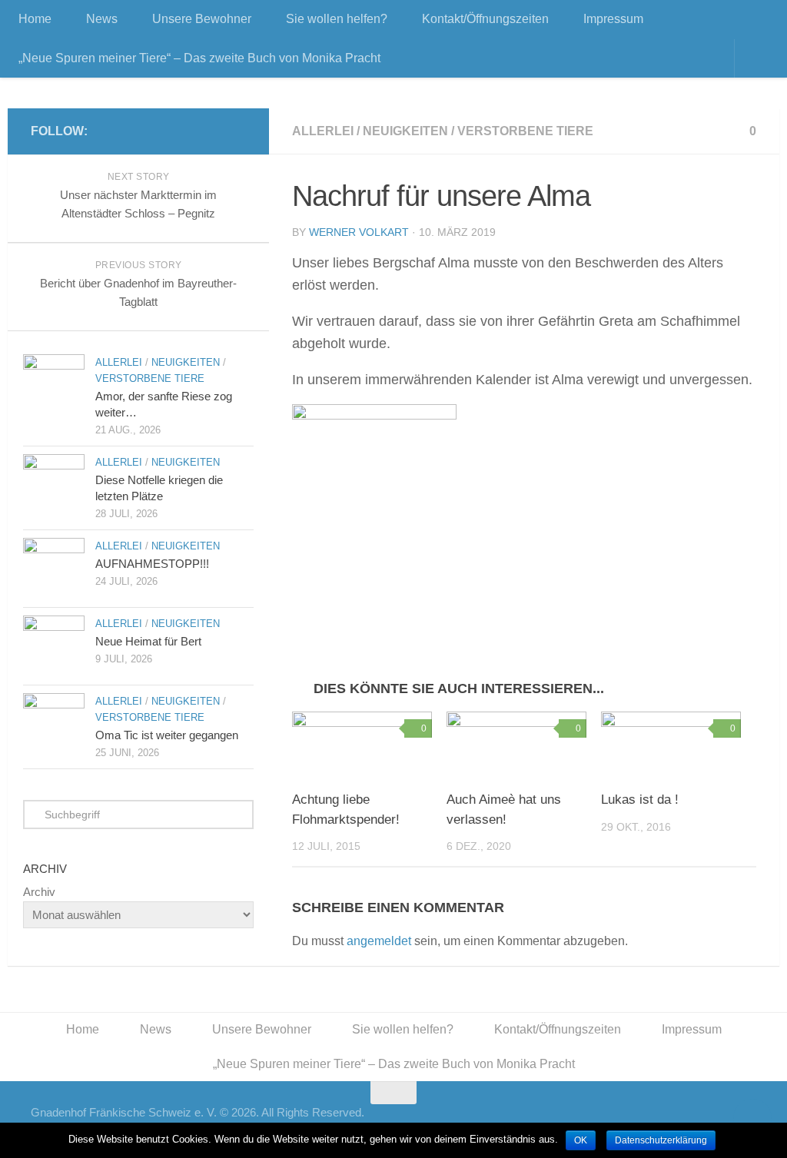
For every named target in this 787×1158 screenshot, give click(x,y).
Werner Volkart (359, 232)
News (102, 18)
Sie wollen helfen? (336, 18)
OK (580, 1140)
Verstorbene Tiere (525, 131)
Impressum (613, 18)
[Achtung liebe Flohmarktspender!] (362, 745)
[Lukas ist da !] (671, 745)
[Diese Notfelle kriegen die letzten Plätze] (54, 485)
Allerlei (323, 131)
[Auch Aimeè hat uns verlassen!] (516, 745)
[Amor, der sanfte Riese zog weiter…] (54, 385)
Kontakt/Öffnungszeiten (485, 18)
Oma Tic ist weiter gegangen (166, 735)
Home (34, 18)
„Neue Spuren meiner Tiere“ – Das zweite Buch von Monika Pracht (199, 58)
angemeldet (379, 940)
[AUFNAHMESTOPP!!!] (54, 568)
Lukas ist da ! (640, 799)
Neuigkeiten (405, 131)
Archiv (39, 891)
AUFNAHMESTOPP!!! (152, 563)
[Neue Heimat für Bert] (54, 646)
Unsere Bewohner (201, 18)
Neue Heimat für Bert (148, 641)
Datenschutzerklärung (661, 1140)
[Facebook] (236, 130)
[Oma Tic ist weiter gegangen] (54, 724)
